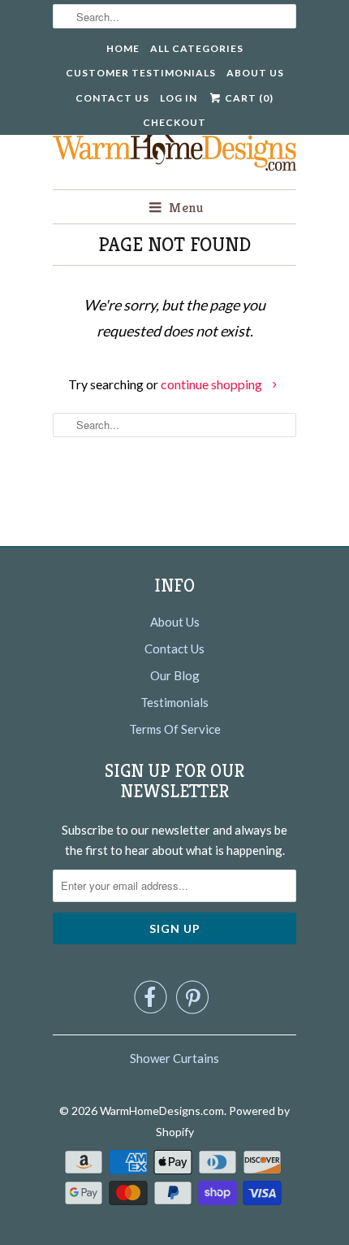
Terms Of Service (175, 729)
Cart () (248, 98)
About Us (255, 73)
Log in (178, 98)
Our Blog (175, 675)
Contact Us (112, 98)
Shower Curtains (174, 1058)
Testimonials (174, 702)
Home (123, 48)
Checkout (174, 122)
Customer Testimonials (141, 73)
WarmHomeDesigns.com (162, 1110)
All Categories (196, 48)
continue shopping (213, 384)
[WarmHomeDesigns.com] (174, 143)
